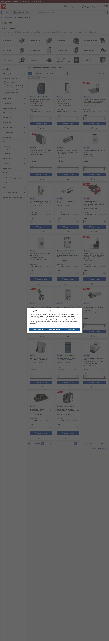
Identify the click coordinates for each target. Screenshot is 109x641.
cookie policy (32, 323)
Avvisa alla (71, 329)
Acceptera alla (38, 329)
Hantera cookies (54, 329)
